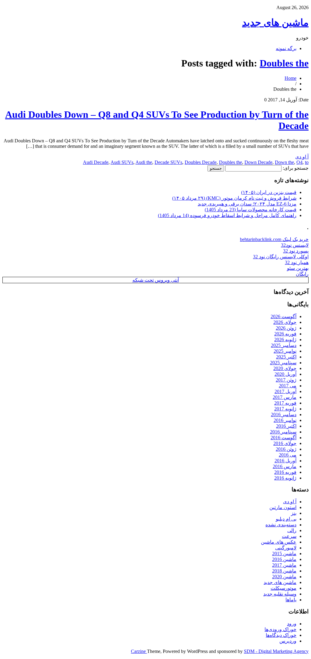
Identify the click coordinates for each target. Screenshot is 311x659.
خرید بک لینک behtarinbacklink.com (274, 239)
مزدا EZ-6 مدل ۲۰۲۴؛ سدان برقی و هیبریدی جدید (247, 203)
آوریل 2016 (285, 460)
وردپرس (287, 641)
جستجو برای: (296, 168)
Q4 (299, 162)
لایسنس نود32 (295, 245)
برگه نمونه (286, 48)
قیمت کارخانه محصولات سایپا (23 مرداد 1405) (250, 209)
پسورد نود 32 (296, 250)
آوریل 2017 (285, 391)
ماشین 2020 (284, 576)
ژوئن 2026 (286, 328)
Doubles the (284, 63)
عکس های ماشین (278, 542)
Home (290, 78)
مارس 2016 (284, 466)
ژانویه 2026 (285, 339)
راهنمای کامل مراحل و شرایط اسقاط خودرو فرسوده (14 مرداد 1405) (227, 215)
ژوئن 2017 (286, 379)
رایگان (302, 274)
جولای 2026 (284, 322)
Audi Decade (95, 162)
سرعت (289, 536)
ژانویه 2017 (285, 408)
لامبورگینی (285, 547)
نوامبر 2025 (285, 351)
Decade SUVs (168, 162)
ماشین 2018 (284, 570)
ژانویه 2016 (285, 478)
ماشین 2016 (284, 559)
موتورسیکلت (283, 588)
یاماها (290, 599)
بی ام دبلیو (286, 518)
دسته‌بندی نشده (280, 524)
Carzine (139, 651)
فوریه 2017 (285, 403)
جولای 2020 (284, 368)
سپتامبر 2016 (283, 431)
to (307, 162)
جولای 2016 (284, 443)
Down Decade (258, 162)
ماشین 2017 (284, 565)
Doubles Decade (201, 162)
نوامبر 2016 (285, 420)
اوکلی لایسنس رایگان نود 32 (281, 256)
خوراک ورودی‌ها (280, 629)
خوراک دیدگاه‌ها (281, 635)
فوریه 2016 (285, 472)
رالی (291, 530)
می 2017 (287, 385)
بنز (293, 513)
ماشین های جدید (275, 22)
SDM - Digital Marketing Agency (276, 651)
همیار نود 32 (297, 262)
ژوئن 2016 (286, 449)
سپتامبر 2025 (283, 362)
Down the (284, 162)
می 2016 (287, 454)
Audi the (143, 162)
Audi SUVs (122, 162)
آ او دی (302, 156)
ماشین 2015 (284, 553)
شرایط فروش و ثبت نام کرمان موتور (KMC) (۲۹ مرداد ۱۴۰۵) (234, 198)
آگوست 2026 (283, 316)
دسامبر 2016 (283, 414)
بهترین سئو (298, 268)
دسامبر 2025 (283, 345)
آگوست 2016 (283, 437)
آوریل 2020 (285, 374)
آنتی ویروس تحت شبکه (155, 280)
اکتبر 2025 (286, 356)
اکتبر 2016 (286, 426)
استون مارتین (282, 507)
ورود (291, 623)
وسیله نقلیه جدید (279, 593)
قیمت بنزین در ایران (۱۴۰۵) (268, 192)
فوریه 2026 (285, 333)
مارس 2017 (284, 397)
